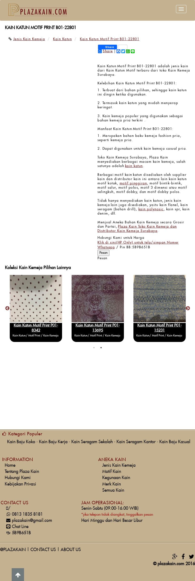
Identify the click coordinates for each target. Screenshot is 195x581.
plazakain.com (171, 563)
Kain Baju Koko (21, 441)
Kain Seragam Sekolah (92, 441)
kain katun (134, 166)
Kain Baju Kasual (174, 441)
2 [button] (101, 347)
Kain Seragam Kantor (136, 441)
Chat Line (20, 526)
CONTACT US (43, 549)
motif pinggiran (133, 183)
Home (10, 465)
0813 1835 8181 (25, 514)
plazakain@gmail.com (32, 520)
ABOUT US (71, 549)
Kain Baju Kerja (53, 441)
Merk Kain (111, 484)
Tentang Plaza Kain (22, 471)
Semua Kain (113, 490)
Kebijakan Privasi (20, 484)
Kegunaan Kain (116, 477)
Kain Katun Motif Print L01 (57, 325)
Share (108, 51)
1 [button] (94, 347)
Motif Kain (111, 471)
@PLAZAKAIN (13, 549)
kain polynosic (151, 209)
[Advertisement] (97, 392)
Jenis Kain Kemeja (119, 465)
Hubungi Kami (18, 477)
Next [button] (187, 308)
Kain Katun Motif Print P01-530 (119, 325)
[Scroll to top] (18, 574)
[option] (57, 308)
